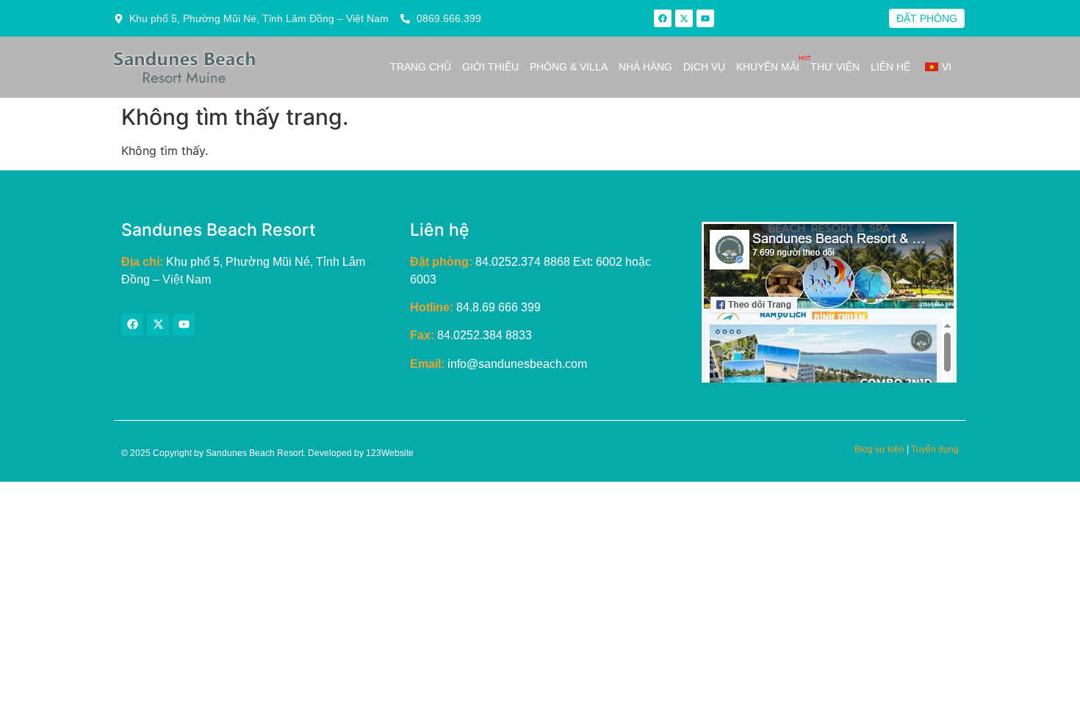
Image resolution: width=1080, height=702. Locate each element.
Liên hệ (890, 67)
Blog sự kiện (879, 449)
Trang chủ (420, 67)
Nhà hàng (645, 67)
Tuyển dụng (935, 449)
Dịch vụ (704, 67)
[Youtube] (705, 18)
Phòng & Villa (569, 67)
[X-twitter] (684, 18)
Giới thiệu (490, 67)
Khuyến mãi (767, 67)
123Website (390, 453)
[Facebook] (663, 18)
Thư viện (835, 67)
